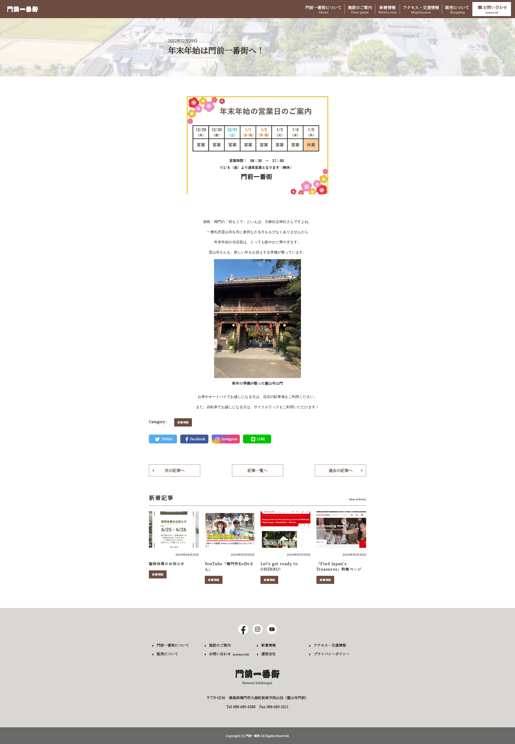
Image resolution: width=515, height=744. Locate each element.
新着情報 (387, 9)
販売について (457, 9)
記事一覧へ (257, 470)
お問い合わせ (220, 653)
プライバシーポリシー (332, 653)
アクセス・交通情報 (421, 9)
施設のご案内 (360, 9)
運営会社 (268, 653)
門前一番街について (323, 9)
